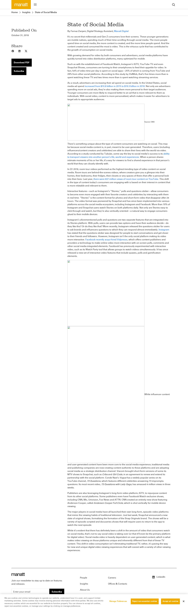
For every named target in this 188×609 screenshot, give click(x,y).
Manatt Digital (121, 31)
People (83, 577)
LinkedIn (160, 577)
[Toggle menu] (35, 4)
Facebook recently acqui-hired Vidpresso (106, 239)
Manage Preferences (118, 601)
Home (14, 12)
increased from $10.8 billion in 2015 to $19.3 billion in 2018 (115, 86)
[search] (173, 4)
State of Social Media (46, 12)
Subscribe (19, 71)
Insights (26, 12)
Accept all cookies (170, 601)
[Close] (184, 601)
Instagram (164, 229)
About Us (85, 590)
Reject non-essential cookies (144, 601)
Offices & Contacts (117, 583)
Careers (112, 577)
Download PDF (21, 62)
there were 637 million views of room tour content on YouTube (125, 179)
